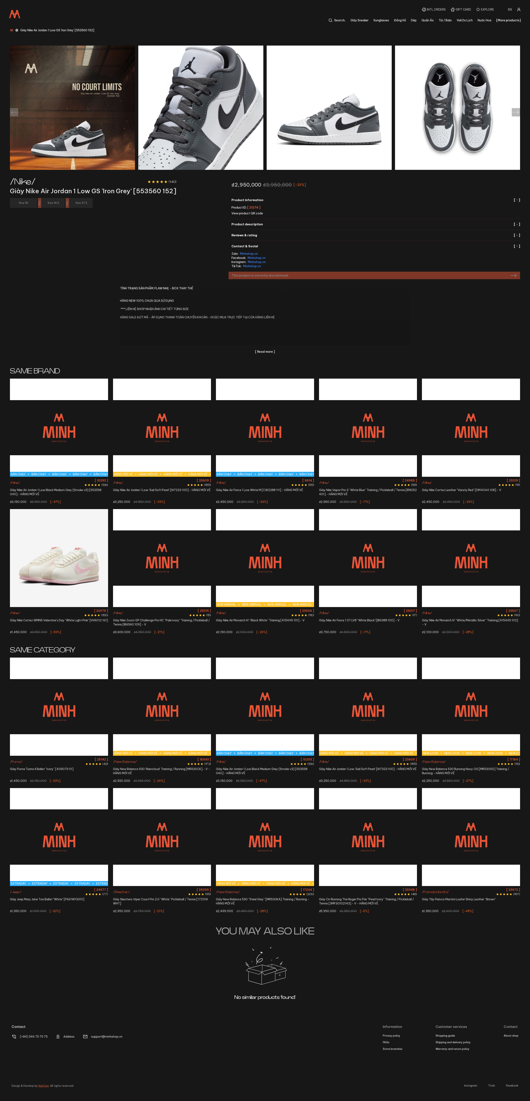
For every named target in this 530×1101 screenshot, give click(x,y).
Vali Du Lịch (465, 20)
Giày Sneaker (360, 20)
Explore (487, 9)
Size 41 (254, 480)
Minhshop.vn (249, 254)
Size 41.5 (186, 759)
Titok (491, 1085)
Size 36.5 (167, 480)
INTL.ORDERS (436, 9)
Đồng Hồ (400, 20)
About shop (511, 1035)
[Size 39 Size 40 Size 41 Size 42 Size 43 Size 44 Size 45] (471, 837)
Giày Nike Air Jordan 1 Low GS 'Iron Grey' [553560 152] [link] (57, 30)
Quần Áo (428, 20)
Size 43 (65, 480)
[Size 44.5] (368, 558)
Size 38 (64, 759)
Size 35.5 (133, 610)
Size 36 (155, 480)
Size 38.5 (149, 759)
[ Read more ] (265, 352)
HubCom (43, 1085)
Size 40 (380, 480)
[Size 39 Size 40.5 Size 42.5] (471, 558)
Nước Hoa (484, 20)
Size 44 (76, 480)
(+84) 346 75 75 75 (34, 1036)
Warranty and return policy (452, 1048)
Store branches (392, 1048)
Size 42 (41, 480)
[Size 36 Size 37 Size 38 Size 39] (59, 707)
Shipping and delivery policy (453, 1042)
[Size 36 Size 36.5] (59, 558)
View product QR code (247, 213)
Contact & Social (375, 246)
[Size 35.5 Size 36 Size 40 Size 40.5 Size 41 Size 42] (162, 558)
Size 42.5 (53, 480)
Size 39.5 (162, 759)
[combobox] (510, 9)
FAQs (386, 1042)
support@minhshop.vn (106, 1036)
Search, (340, 20)
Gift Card (463, 9)
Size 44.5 (368, 610)
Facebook (512, 1085)
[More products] (508, 20)
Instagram (470, 1085)
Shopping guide (445, 1035)
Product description (375, 224)
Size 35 (42, 889)
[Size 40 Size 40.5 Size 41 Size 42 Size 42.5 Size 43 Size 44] (368, 837)
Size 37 (53, 759)
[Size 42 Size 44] (471, 428)
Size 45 (488, 766)
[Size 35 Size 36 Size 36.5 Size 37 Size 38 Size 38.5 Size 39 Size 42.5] (162, 837)
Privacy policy (391, 1035)
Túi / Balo (445, 20)
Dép (414, 20)
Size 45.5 (501, 766)
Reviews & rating (375, 235)
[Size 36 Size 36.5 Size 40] (368, 428)
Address (69, 1036)
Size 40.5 (242, 480)
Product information (375, 200)
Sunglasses (381, 20)
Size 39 (457, 610)
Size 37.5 (440, 759)
